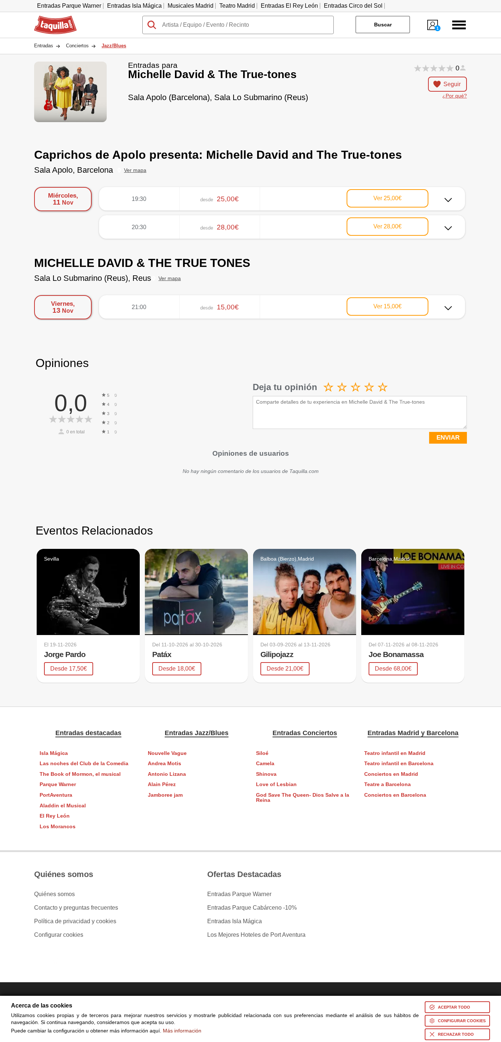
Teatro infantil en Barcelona (399, 763)
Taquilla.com (50, 19)
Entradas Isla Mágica (134, 6)
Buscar (383, 24)
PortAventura (56, 795)
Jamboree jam (165, 795)
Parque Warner (58, 784)
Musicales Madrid (190, 6)
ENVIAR (448, 437)
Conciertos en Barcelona (395, 795)
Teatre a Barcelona (387, 784)
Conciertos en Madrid (391, 774)
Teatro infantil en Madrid (394, 753)
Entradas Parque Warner (69, 6)
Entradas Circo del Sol (353, 6)
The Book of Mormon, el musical (80, 774)
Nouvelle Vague (167, 753)
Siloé (262, 753)
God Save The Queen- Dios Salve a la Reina (302, 797)
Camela (265, 763)
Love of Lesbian (276, 784)
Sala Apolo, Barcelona (73, 170)
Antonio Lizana (167, 774)
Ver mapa (135, 170)
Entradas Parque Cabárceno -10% (252, 908)
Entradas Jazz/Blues (196, 733)
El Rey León (55, 816)
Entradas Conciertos (305, 733)
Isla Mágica (54, 753)
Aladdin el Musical (63, 805)
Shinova (266, 774)
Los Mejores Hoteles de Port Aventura (256, 935)
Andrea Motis (164, 763)
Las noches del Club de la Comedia (84, 763)
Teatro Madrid (237, 6)
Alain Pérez (162, 784)
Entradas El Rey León (289, 6)
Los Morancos (58, 826)
